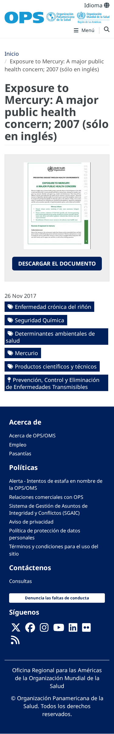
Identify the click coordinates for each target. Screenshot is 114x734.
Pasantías (20, 453)
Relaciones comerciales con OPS (46, 497)
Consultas (20, 581)
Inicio (12, 53)
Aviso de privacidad (31, 521)
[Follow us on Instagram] (44, 629)
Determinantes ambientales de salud (50, 337)
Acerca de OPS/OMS (32, 435)
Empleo (17, 444)
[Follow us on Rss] (15, 641)
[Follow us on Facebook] (30, 629)
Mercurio (26, 353)
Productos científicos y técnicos (56, 366)
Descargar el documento (57, 263)
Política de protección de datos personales (44, 534)
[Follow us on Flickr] (86, 629)
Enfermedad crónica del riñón (53, 306)
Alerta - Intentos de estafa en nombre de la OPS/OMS (55, 484)
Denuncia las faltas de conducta (57, 598)
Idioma (94, 5)
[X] (16, 629)
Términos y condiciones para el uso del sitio (53, 550)
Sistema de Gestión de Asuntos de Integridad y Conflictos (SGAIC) (48, 509)
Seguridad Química (39, 320)
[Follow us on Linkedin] (73, 629)
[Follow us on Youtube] (58, 629)
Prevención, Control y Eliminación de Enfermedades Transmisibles (52, 383)
